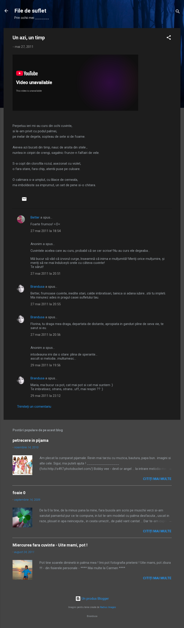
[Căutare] (177, 12)
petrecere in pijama (30, 440)
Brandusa (37, 287)
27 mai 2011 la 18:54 (46, 231)
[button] (168, 38)
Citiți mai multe (157, 479)
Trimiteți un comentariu (34, 407)
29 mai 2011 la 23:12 (46, 396)
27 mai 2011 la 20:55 (46, 304)
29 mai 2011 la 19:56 (46, 365)
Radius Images (108, 607)
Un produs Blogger (95, 599)
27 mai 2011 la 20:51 (46, 274)
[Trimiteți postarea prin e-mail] (24, 201)
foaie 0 (19, 492)
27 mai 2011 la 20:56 (46, 335)
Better (35, 217)
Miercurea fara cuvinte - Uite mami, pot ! (50, 545)
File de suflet (30, 11)
